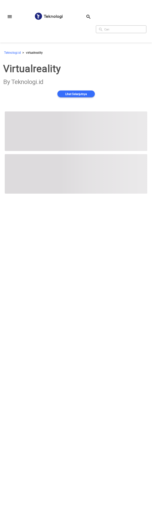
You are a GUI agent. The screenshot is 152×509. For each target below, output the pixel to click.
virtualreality (34, 53)
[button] (10, 16)
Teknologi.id (12, 53)
